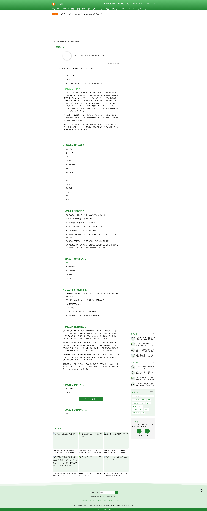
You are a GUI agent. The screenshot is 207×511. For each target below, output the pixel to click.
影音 (83, 9)
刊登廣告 (76, 505)
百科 (78, 9)
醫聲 (107, 9)
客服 (85, 505)
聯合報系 (113, 505)
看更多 (153, 333)
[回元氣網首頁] (59, 4)
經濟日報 (114, 4)
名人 (134, 9)
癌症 (123, 9)
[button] (154, 9)
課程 (89, 9)
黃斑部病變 (136, 413)
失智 (101, 9)
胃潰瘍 (146, 409)
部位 (92, 68)
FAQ (81, 505)
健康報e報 (95, 492)
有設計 (128, 4)
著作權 (101, 505)
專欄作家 (122, 500)
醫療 (72, 9)
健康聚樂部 (92, 500)
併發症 (69, 68)
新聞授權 (89, 505)
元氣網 (57, 41)
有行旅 (135, 4)
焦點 (53, 9)
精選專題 (99, 500)
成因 (82, 68)
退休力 (95, 9)
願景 (140, 4)
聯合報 (107, 4)
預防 (63, 68)
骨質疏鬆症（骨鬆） (138, 403)
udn (53, 41)
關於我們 (124, 505)
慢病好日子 (115, 9)
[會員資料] (152, 4)
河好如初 (121, 4)
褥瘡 (67, 263)
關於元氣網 (85, 500)
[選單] (154, 4)
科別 (87, 68)
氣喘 (142, 413)
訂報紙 (118, 505)
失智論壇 (66, 9)
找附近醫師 (91, 398)
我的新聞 (146, 4)
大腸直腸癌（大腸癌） (139, 400)
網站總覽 (130, 505)
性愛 (128, 9)
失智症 (148, 403)
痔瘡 (149, 400)
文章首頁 (116, 500)
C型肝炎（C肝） (137, 409)
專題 (139, 9)
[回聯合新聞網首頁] (53, 4)
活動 (145, 9)
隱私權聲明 (106, 505)
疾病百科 (63, 41)
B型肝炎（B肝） (137, 406)
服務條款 (96, 505)
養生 (58, 9)
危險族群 (76, 68)
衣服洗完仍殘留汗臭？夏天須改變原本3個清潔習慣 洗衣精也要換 (81, 14)
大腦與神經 (70, 41)
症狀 (58, 68)
